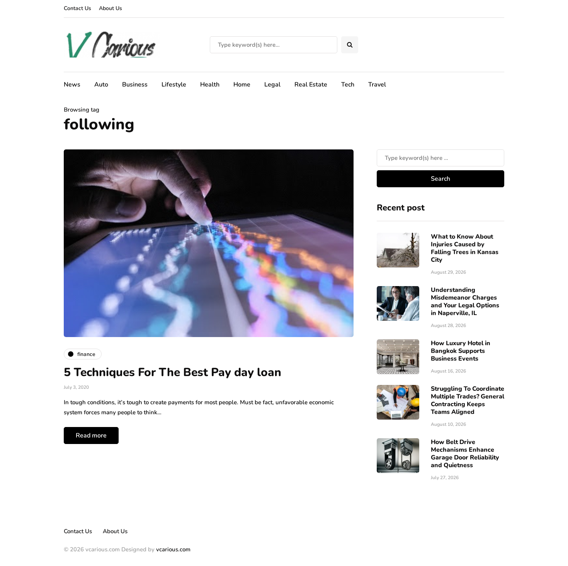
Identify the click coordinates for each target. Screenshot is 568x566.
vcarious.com (173, 549)
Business (135, 84)
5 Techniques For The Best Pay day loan (172, 372)
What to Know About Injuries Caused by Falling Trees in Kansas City (464, 248)
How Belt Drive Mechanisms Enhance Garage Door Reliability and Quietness (465, 453)
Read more (91, 435)
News (72, 84)
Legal (272, 84)
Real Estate (310, 84)
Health (209, 84)
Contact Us (77, 8)
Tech (347, 84)
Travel (377, 84)
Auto (101, 84)
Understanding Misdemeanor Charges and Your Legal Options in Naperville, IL (465, 301)
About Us (110, 8)
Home (241, 84)
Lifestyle (174, 84)
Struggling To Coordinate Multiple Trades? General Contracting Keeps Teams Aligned (467, 400)
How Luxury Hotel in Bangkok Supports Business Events (460, 351)
